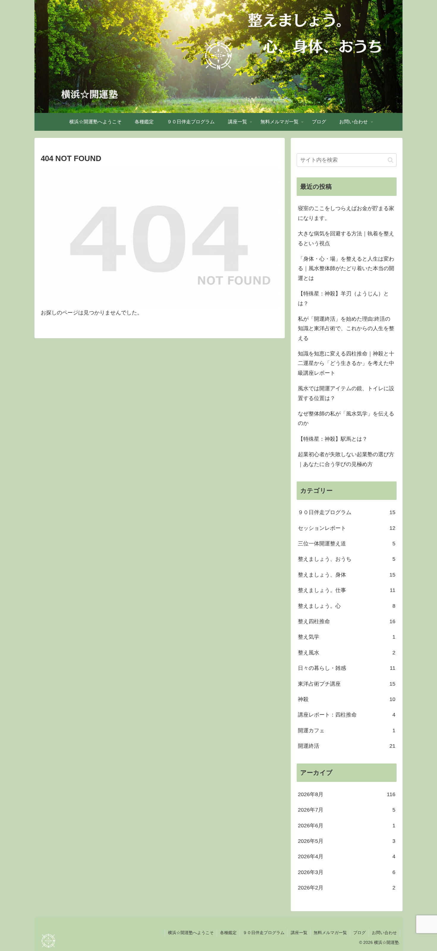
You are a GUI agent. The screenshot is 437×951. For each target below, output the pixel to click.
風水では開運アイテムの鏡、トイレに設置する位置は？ (346, 393)
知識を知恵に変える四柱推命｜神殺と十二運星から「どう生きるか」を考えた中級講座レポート (346, 363)
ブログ (359, 932)
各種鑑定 (228, 932)
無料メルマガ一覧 (330, 932)
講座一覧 (299, 932)
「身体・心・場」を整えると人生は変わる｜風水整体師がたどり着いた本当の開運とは (346, 268)
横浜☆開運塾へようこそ (191, 932)
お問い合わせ (384, 932)
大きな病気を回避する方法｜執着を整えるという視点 (346, 238)
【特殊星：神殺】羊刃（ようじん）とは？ (343, 298)
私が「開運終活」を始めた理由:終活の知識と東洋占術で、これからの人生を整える (346, 328)
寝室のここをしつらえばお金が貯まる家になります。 (346, 213)
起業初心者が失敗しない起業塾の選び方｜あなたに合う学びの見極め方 (346, 459)
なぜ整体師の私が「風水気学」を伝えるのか (346, 418)
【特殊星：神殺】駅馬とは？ (332, 439)
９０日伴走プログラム (263, 932)
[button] (390, 160)
